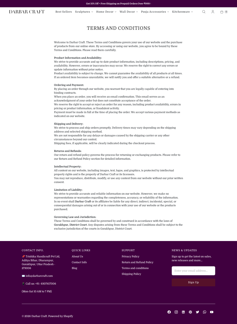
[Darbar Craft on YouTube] (211, 312)
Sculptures (82, 11)
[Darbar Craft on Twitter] (197, 312)
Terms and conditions (135, 268)
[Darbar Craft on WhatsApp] (204, 312)
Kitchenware (181, 11)
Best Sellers (63, 11)
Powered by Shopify (60, 316)
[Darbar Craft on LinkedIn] (183, 312)
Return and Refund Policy (137, 262)
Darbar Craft (39, 316)
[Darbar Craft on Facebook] (169, 312)
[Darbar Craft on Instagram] (176, 312)
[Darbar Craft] (26, 11)
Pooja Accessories (153, 11)
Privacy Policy (130, 256)
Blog (74, 268)
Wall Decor (127, 11)
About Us (77, 256)
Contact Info (79, 262)
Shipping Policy (131, 274)
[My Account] (212, 12)
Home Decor (105, 11)
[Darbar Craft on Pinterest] (190, 312)
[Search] (203, 12)
